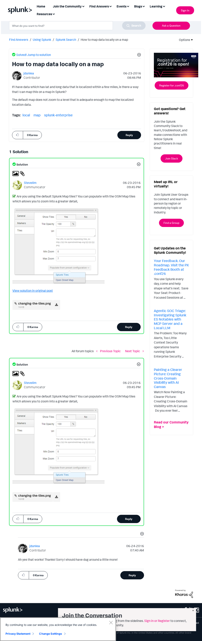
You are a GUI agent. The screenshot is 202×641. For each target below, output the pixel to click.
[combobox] (77, 25)
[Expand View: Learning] (164, 6)
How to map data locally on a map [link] (104, 40)
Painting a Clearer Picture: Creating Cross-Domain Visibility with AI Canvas (168, 378)
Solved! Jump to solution (33, 55)
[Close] (111, 622)
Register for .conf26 (171, 85)
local (26, 115)
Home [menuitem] (41, 6)
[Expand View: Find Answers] (110, 6)
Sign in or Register (157, 621)
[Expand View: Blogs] (144, 6)
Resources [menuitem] (44, 14)
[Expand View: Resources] (54, 13)
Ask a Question (171, 25)
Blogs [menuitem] (138, 6)
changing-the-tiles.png (34, 303)
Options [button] (183, 40)
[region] (58, 629)
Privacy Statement (18, 633)
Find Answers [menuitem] (99, 6)
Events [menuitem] (121, 6)
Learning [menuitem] (156, 6)
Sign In (185, 10)
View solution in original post (32, 291)
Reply (129, 135)
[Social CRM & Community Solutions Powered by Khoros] (184, 593)
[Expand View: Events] (128, 6)
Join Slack (171, 158)
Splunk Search (66, 40)
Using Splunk (42, 40)
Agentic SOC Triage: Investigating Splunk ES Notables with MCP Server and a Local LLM (170, 319)
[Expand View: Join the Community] (83, 6)
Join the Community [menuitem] (67, 6)
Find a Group (171, 222)
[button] (138, 55)
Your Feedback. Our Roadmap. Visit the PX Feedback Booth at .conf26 (171, 267)
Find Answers (18, 40)
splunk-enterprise (58, 115)
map (37, 115)
